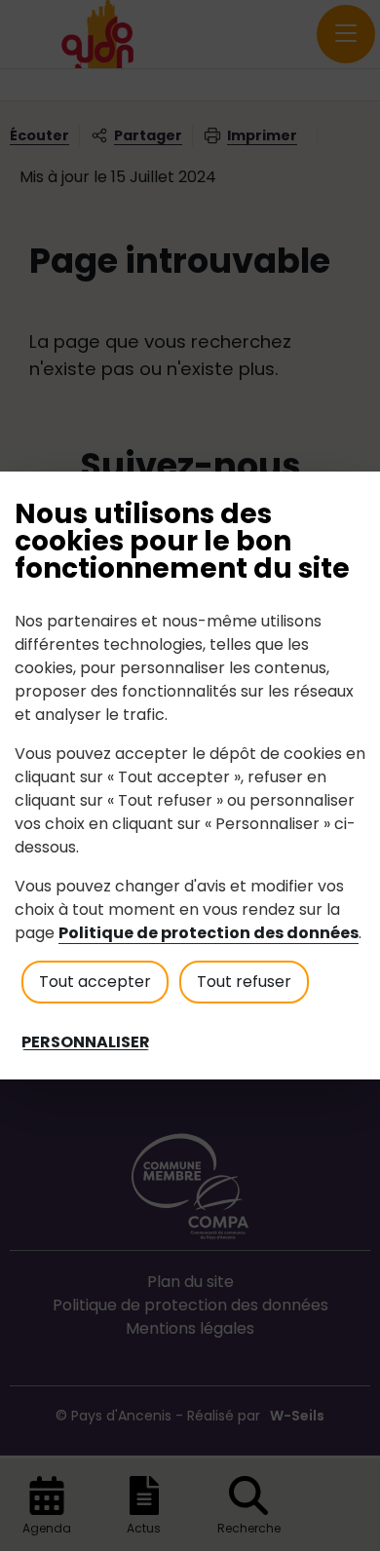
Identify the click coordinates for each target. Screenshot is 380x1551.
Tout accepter (95, 981)
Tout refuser (244, 981)
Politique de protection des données (208, 933)
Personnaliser (85, 1042)
